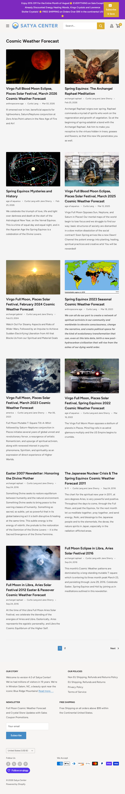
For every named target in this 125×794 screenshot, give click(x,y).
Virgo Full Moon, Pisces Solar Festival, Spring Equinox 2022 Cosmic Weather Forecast (88, 403)
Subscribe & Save (111, 11)
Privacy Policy (75, 687)
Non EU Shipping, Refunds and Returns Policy (93, 677)
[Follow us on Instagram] (20, 764)
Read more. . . (46, 691)
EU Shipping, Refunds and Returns (86, 682)
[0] (118, 26)
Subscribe (16, 735)
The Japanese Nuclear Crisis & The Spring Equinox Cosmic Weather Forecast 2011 (91, 478)
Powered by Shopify (15, 784)
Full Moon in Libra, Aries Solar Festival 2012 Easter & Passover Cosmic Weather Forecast (30, 590)
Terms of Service (77, 691)
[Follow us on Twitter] (14, 764)
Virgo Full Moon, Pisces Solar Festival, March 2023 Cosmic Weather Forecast (28, 403)
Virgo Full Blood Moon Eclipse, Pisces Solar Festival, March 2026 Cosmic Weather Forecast (31, 93)
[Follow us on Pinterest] (25, 764)
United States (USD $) (18, 750)
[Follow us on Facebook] (8, 764)
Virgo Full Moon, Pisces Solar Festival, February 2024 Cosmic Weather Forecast (30, 304)
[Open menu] (7, 26)
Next (113, 648)
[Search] (101, 25)
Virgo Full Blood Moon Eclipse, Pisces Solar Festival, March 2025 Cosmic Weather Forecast (90, 196)
